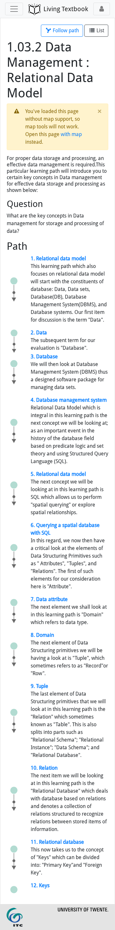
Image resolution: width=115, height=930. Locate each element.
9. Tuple (39, 686)
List (99, 30)
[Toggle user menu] (101, 9)
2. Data (39, 333)
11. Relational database (57, 842)
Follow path (65, 30)
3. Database (44, 357)
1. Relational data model (58, 258)
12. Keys (40, 885)
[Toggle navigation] (14, 9)
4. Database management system (69, 400)
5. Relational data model (58, 474)
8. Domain (42, 635)
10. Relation (44, 768)
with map (71, 134)
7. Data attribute (49, 599)
